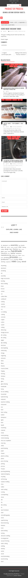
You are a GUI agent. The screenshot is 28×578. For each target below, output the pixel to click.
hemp (2, 389)
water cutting (4, 543)
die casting (3, 335)
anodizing (3, 270)
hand (9, 251)
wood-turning (4, 559)
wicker (2, 551)
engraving (3, 355)
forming (12, 64)
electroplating (4, 348)
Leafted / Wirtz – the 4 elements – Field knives (13, 124)
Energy (2, 353)
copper (2, 319)
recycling (16, 259)
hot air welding (4, 391)
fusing (2, 378)
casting (12, 247)
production (5, 259)
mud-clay (3, 443)
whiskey (3, 548)
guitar (6, 251)
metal (13, 255)
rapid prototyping (5, 474)
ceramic (16, 247)
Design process (8, 99)
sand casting (4, 489)
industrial (16, 64)
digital (2, 340)
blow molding (4, 283)
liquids (2, 425)
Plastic (20, 165)
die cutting (3, 337)
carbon (8, 247)
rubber (2, 487)
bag (19, 245)
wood (24, 261)
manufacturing (14, 31)
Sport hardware (5, 510)
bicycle (22, 245)
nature (14, 128)
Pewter (3, 453)
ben (5, 31)
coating (3, 314)
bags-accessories (5, 278)
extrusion (3, 358)
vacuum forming (5, 541)
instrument (3, 404)
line (9, 165)
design (7, 249)
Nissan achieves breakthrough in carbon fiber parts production (13, 88)
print (2, 257)
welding (19, 261)
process (19, 128)
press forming (4, 461)
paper (19, 255)
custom (14, 126)
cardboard (3, 299)
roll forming (4, 479)
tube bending (4, 530)
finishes (3, 366)
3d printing (3, 265)
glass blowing (4, 384)
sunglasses (8, 261)
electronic (9, 136)
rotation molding (5, 481)
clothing (24, 247)
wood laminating (5, 556)
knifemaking (9, 128)
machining (3, 427)
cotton (3, 99)
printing (6, 257)
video (13, 261)
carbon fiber (7, 64)
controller (20, 163)
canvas (2, 291)
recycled (11, 259)
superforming (4, 520)
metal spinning (4, 435)
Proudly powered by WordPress (11, 574)
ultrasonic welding (5, 535)
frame (22, 249)
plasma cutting (4, 456)
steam (12, 167)
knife (4, 128)
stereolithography (5, 515)
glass (2, 251)
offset (2, 445)
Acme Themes (17, 575)
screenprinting (4, 494)
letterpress (18, 253)
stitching (3, 261)
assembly (14, 163)
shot (9, 167)
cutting (2, 249)
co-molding (4, 312)
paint (16, 255)
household (3, 394)
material (15, 66)
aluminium (3, 268)
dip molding (4, 342)
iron (2, 407)
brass (2, 286)
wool (2, 561)
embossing (3, 350)
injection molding (5, 402)
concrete (3, 317)
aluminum (5, 245)
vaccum (23, 31)
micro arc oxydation (6, 440)
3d (1, 245)
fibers (2, 363)
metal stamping (5, 438)
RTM (2, 484)
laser (2, 409)
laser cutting (4, 412)
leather (13, 253)
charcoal (3, 306)
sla (1, 502)
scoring (3, 492)
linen (2, 422)
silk (1, 499)
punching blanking (5, 471)
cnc (2, 309)
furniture (3, 376)
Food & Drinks (4, 368)
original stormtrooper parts (6, 53)
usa (15, 167)
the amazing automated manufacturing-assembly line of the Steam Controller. (13, 161)
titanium (3, 525)
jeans (9, 253)
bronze (2, 288)
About (12, 2)
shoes (20, 259)
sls (1, 507)
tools (21, 99)
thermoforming (5, 523)
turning (2, 533)
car (5, 247)
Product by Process (14, 8)
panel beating (4, 448)
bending (3, 281)
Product (17, 138)
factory (5, 165)
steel (19, 99)
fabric (10, 249)
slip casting (3, 505)
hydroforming (4, 396)
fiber (20, 249)
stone (2, 517)
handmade (14, 99)
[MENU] (1, 18)
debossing (3, 330)
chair (20, 247)
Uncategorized (4, 538)
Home (16, 2)
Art (9, 245)
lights (2, 420)
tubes (19, 31)
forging (3, 371)
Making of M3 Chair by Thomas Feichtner (21, 53)
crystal (2, 324)
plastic (13, 138)
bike (2, 247)
